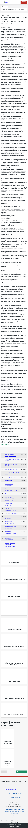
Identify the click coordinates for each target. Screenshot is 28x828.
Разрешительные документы (14, 646)
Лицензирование (14, 613)
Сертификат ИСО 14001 (11, 469)
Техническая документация (14, 698)
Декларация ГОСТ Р (10, 480)
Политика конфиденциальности (14, 809)
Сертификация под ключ (12, 513)
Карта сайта (14, 814)
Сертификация (14, 562)
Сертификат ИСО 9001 (11, 477)
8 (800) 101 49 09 (15, 797)
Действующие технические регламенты (14, 664)
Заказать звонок (24, 2)
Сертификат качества (11, 493)
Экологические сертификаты (14, 715)
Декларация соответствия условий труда (11, 533)
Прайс (14, 816)
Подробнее (11, 826)
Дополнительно (14, 681)
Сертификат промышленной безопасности (9, 499)
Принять (17, 826)
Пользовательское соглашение (14, 811)
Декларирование (14, 596)
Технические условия (14, 629)
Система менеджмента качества (14, 579)
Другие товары (21, 771)
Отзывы (14, 818)
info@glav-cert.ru (5, 444)
